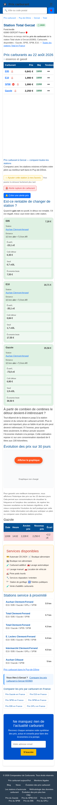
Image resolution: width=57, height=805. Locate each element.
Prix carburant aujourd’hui (19, 780)
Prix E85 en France (13, 706)
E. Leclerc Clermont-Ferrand (20, 636)
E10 (7, 78)
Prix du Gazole (11, 798)
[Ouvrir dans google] (26, 32)
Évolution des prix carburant (38, 785)
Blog (9, 785)
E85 (7, 71)
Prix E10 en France (38, 694)
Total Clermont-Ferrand (18, 613)
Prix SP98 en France (37, 700)
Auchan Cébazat (14, 660)
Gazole (8, 91)
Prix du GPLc (42, 801)
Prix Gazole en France (15, 694)
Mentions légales (41, 780)
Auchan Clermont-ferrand (17, 229)
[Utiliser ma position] (51, 11)
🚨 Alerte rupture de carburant (20, 188)
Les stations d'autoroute (15, 789)
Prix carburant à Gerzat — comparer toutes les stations (26, 162)
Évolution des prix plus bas (33, 792)
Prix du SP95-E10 (29, 798)
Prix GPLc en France (36, 706)
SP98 (8, 84)
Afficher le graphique (28, 460)
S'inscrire (28, 752)
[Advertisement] (28, 129)
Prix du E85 (28, 801)
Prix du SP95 (46, 798)
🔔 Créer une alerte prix (17, 195)
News (18, 785)
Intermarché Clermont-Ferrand (22, 648)
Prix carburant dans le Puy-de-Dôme (21, 669)
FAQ (28, 795)
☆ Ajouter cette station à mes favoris (23, 178)
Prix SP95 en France (14, 700)
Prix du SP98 (14, 801)
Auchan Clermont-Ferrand (19, 602)
